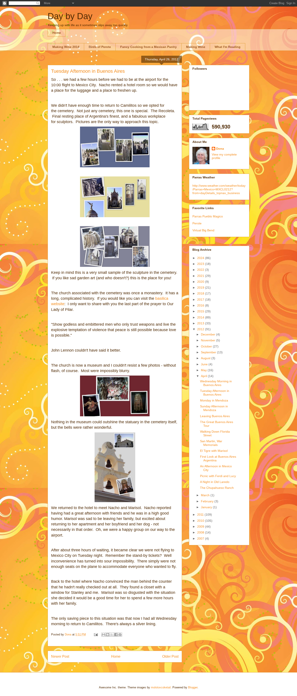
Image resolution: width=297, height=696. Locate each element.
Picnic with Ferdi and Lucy (218, 476)
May (204, 370)
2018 (201, 293)
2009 (201, 526)
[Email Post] (95, 634)
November (208, 340)
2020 (201, 281)
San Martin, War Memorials (211, 443)
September (209, 352)
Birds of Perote (100, 47)
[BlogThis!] (107, 634)
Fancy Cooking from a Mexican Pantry (148, 47)
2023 (201, 264)
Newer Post (60, 656)
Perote (197, 223)
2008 (201, 532)
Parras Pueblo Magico (207, 216)
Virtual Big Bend (203, 230)
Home (56, 32)
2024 (201, 258)
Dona (220, 148)
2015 (201, 311)
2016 (201, 305)
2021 (201, 276)
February (207, 501)
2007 (201, 538)
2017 (201, 299)
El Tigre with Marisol (214, 450)
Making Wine (195, 47)
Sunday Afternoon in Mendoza (214, 408)
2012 (201, 329)
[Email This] (103, 634)
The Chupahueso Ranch (217, 487)
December (208, 334)
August (206, 358)
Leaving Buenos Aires (215, 416)
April (204, 376)
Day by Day (70, 16)
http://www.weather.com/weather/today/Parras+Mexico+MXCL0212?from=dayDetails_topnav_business (218, 189)
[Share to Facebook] (116, 634)
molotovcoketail (161, 687)
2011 (201, 514)
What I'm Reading (227, 47)
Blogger (192, 687)
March (205, 495)
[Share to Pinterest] (120, 634)
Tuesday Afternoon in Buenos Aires (214, 392)
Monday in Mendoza (214, 400)
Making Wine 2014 (65, 47)
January (207, 507)
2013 (201, 323)
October (207, 346)
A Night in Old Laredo (214, 482)
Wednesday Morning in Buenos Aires (216, 383)
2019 (201, 287)
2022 (201, 269)
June (205, 364)
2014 (201, 317)
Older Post (170, 656)
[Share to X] (112, 634)
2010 (201, 520)
